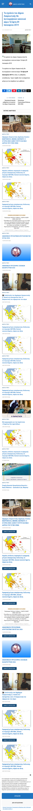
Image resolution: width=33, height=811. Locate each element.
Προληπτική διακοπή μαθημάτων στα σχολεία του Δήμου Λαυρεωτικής (8, 102)
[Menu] (3, 4)
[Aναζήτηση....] (30, 4)
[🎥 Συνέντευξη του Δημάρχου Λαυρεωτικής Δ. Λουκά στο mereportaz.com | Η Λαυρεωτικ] (16, 281)
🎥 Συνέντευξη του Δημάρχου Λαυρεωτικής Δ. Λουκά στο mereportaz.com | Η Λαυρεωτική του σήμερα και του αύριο (16, 297)
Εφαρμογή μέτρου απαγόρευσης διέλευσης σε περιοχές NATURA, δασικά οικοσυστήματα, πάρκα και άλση (16, 206)
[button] (30, 775)
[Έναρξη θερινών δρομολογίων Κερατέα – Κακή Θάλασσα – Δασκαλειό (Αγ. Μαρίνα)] (16, 471)
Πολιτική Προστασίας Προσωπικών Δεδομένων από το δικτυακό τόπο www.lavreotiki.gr (17, 808)
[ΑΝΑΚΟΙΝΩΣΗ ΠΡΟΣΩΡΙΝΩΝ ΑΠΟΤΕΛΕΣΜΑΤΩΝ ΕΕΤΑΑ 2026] (16, 222)
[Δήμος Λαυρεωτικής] (16, 4)
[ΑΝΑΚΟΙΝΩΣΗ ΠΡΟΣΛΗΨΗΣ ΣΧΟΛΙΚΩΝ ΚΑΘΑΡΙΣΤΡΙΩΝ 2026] (16, 252)
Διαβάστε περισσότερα (9, 531)
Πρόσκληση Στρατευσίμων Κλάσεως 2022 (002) (24, 102)
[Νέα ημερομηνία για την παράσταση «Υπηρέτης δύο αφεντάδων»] (16, 408)
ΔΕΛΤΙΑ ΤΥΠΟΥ (28, 30)
